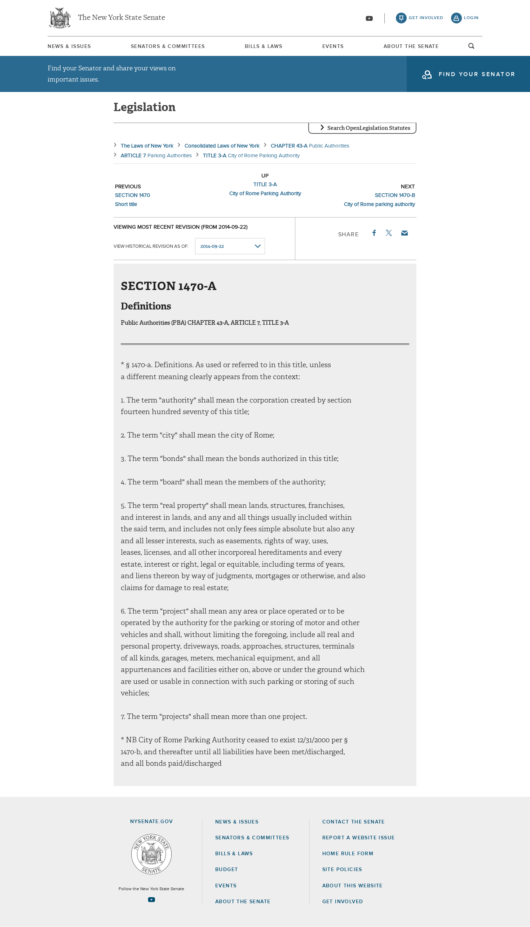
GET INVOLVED (342, 901)
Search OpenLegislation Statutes (368, 128)
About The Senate (411, 46)
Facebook (373, 233)
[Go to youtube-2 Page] (151, 899)
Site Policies (342, 869)
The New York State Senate (121, 18)
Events (333, 46)
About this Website (352, 885)
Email (404, 233)
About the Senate (242, 901)
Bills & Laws (264, 46)
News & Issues (69, 46)
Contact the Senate (353, 822)
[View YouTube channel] (369, 18)
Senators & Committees (168, 46)
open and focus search (471, 48)
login (471, 18)
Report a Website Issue (358, 837)
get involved (426, 18)
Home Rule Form (348, 853)
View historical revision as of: (151, 246)
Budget (226, 869)
